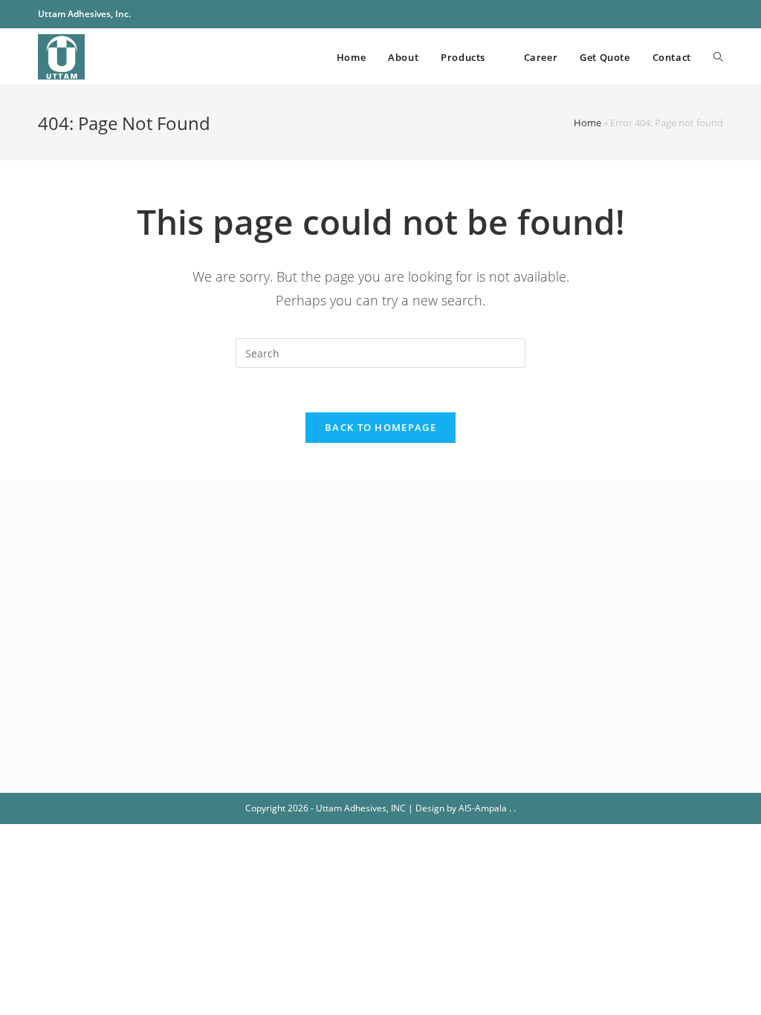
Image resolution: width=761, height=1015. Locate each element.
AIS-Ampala (483, 808)
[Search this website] (380, 352)
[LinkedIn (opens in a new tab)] (716, 14)
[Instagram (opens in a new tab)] (701, 14)
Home (587, 122)
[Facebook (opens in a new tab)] (684, 14)
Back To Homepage (380, 427)
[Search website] (718, 57)
